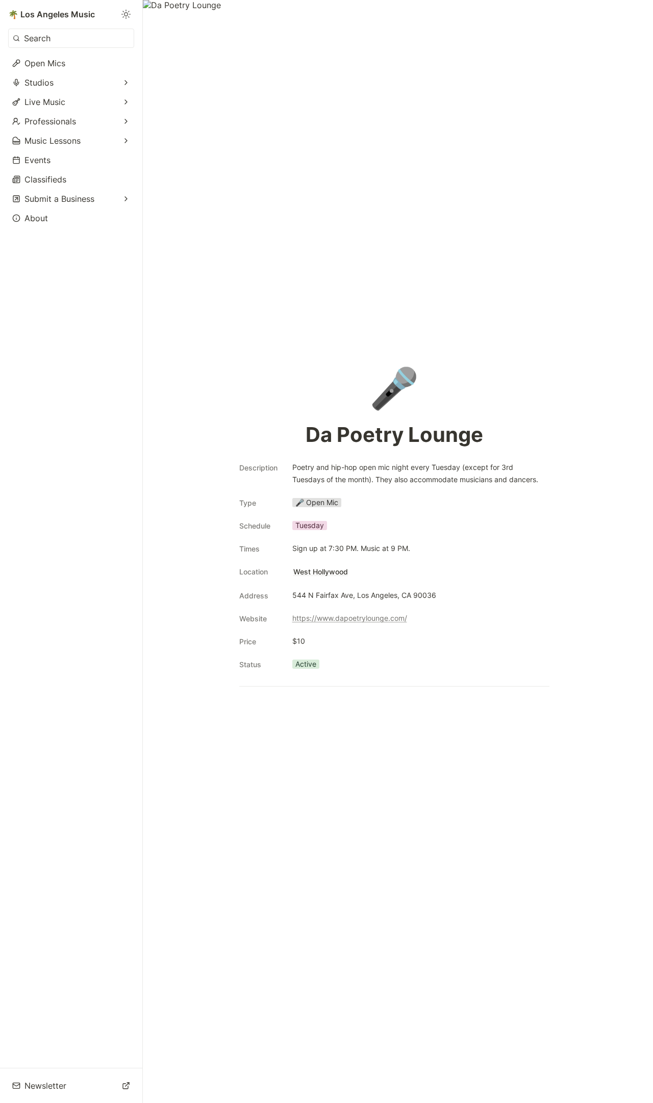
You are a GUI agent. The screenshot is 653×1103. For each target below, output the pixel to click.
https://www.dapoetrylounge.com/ (349, 618)
